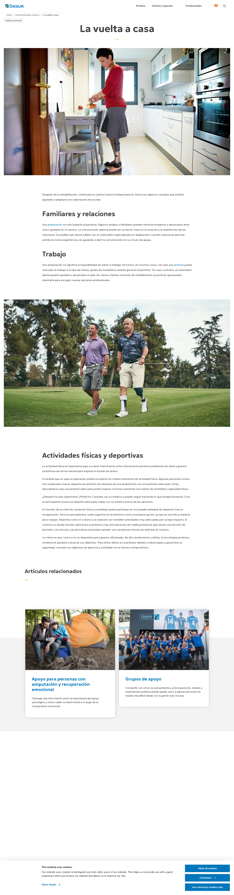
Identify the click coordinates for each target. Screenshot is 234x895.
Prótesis (140, 5)
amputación (55, 224)
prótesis (179, 265)
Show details (49, 884)
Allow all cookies (207, 868)
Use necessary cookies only (207, 887)
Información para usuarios (27, 15)
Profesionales (194, 5)
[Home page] (14, 6)
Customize (206, 877)
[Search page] (224, 6)
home (9, 15)
